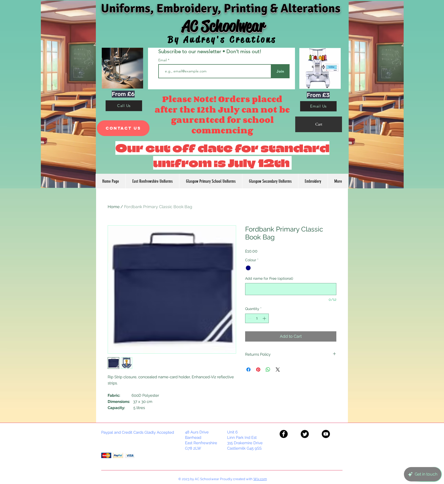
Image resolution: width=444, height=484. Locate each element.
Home (113, 206)
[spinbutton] (257, 318)
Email (163, 60)
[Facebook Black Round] (284, 434)
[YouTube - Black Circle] (326, 434)
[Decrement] (249, 318)
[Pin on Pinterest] (258, 369)
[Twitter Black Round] (305, 434)
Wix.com (260, 479)
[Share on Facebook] (248, 369)
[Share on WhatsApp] (268, 369)
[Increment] (265, 318)
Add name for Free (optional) (269, 278)
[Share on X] (278, 369)
